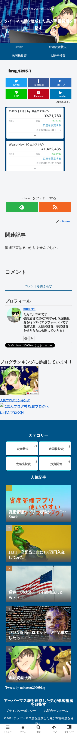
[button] (69, 498)
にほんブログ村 (12, 412)
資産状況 (27, 447)
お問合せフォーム (56, 711)
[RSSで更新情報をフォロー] (55, 207)
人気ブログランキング (15, 400)
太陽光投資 (26, 462)
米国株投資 (59, 447)
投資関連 (60, 462)
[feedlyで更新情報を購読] (22, 207)
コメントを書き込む (38, 286)
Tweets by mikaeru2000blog (25, 687)
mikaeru (29, 308)
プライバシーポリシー (21, 711)
